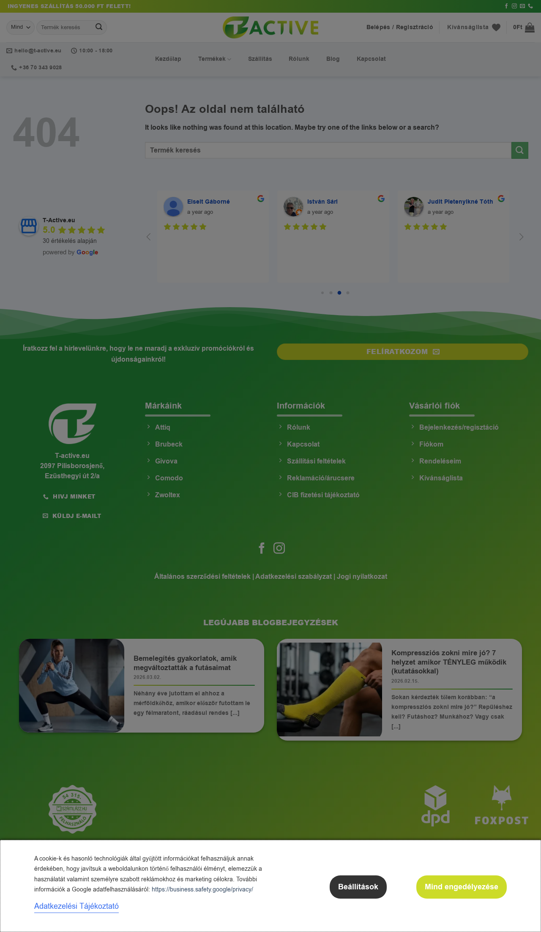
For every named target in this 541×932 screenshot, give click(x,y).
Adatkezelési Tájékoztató (76, 906)
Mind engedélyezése (461, 887)
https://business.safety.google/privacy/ (202, 890)
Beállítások (358, 887)
